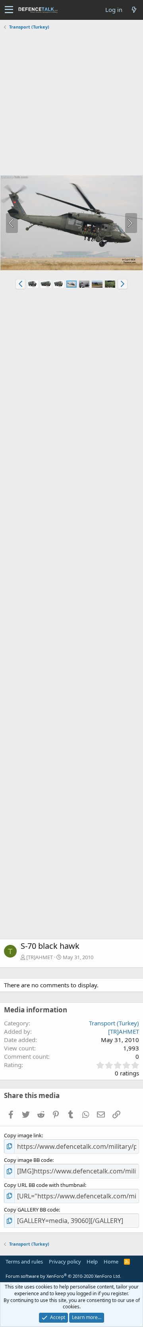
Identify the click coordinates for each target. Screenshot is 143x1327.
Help (92, 1261)
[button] (9, 10)
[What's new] (133, 9)
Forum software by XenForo (63, 1276)
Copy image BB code (28, 1160)
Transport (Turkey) (114, 1023)
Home (111, 1261)
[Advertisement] (71, 103)
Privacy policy (65, 1261)
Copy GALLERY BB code (31, 1209)
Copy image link (23, 1135)
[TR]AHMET (39, 957)
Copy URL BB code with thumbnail (44, 1185)
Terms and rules (24, 1261)
